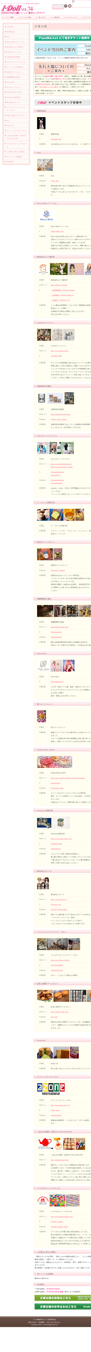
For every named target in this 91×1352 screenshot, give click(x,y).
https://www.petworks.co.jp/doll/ (62, 467)
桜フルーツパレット (14, 87)
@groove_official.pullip (59, 909)
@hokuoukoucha (56, 844)
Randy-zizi (10, 125)
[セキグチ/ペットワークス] (42, 453)
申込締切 (10, 162)
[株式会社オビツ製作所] (42, 274)
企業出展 (56, 17)
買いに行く (42, 17)
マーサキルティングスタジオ (17, 145)
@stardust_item (56, 139)
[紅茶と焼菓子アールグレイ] (44, 1001)
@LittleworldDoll (57, 965)
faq (65, 6)
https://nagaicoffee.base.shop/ (61, 414)
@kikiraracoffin (56, 632)
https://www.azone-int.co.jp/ (60, 1105)
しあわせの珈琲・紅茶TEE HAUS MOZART (16, 137)
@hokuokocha (55, 849)
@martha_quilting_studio (59, 1227)
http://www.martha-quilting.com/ (62, 1217)
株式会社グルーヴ (13, 102)
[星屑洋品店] (41, 128)
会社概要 (41, 1322)
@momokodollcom (57, 472)
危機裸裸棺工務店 (13, 77)
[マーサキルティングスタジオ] (42, 1206)
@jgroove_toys (56, 904)
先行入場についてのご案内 (48, 87)
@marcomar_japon (57, 788)
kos (8, 120)
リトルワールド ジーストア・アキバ (16, 109)
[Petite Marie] (43, 671)
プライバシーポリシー (53, 1322)
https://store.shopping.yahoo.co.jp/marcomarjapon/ (68, 778)
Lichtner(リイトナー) (14, 52)
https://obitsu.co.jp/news (59, 285)
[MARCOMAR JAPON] (54, 767)
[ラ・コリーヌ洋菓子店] (42, 520)
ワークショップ (72, 17)
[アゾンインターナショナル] (50, 1094)
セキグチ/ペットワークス (16, 62)
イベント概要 (9, 17)
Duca (8, 37)
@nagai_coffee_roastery (59, 419)
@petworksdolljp (56, 483)
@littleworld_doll (57, 970)
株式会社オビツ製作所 (15, 47)
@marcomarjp (55, 783)
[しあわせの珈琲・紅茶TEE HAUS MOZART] (44, 1149)
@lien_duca (55, 181)
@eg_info (54, 1017)
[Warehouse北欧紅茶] (43, 828)
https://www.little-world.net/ (60, 960)
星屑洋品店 (11, 32)
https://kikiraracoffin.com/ (59, 627)
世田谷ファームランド (15, 72)
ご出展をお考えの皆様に (16, 152)
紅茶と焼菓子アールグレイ (17, 115)
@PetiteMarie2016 (57, 682)
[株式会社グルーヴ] (42, 889)
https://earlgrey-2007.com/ (60, 1012)
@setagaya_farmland (58, 570)
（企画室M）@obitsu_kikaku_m (62, 295)
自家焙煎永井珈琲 (13, 57)
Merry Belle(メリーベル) (15, 42)
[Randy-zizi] (44, 1058)
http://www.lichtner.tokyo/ (59, 351)
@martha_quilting (57, 1222)
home (70, 6)
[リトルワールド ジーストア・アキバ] (41, 949)
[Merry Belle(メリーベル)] (46, 221)
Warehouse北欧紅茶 (13, 97)
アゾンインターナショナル (17, 130)
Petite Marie (11, 82)
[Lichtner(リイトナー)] (43, 340)
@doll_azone (55, 1110)
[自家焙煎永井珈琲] (41, 404)
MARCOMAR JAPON (14, 92)
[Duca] (44, 170)
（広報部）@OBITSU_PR (60, 300)
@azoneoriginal (56, 1115)
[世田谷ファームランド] (44, 560)
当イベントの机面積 (14, 157)
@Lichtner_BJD (56, 356)
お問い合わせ (32, 1322)
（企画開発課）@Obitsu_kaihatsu (63, 290)
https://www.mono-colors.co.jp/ (61, 839)
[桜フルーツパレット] (41, 722)
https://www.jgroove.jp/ (59, 899)
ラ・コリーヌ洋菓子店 (15, 67)
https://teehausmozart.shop (59, 1160)
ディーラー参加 (26, 17)
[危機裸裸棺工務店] (44, 616)
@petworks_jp (56, 475)
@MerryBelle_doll (57, 231)
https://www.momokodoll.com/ (61, 464)
